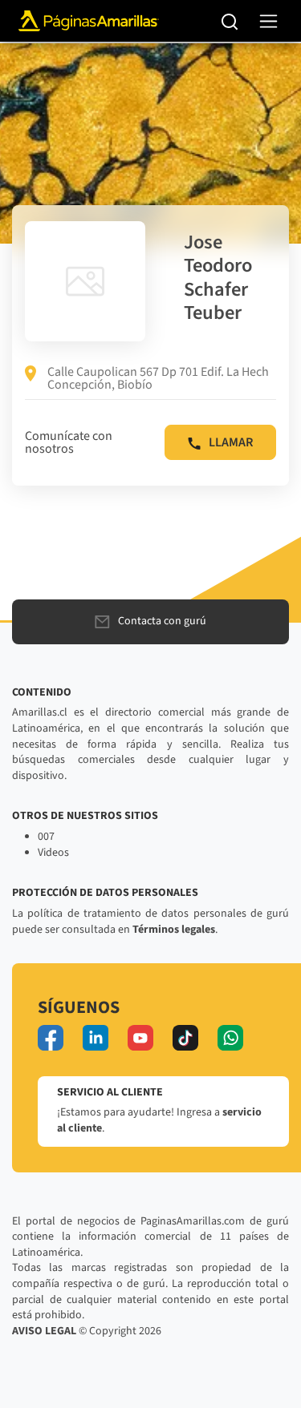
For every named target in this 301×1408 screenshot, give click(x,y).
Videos (53, 853)
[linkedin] (95, 1038)
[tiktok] (185, 1038)
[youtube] (140, 1038)
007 (46, 837)
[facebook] (50, 1038)
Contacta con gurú (162, 621)
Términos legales (173, 930)
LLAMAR (231, 442)
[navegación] (268, 21)
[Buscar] (230, 20)
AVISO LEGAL (44, 1331)
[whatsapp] (230, 1038)
